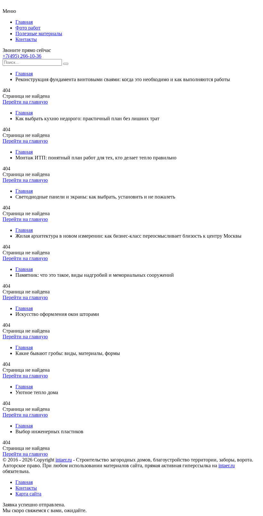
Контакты (26, 39)
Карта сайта (28, 493)
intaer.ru (63, 459)
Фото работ (27, 27)
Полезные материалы (38, 33)
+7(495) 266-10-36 (22, 56)
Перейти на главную (25, 102)
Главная (24, 22)
